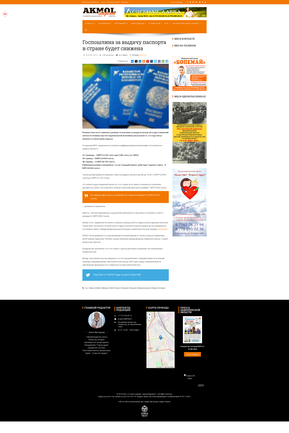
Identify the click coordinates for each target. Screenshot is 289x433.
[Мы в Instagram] (193, 2)
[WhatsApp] (163, 61)
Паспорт (124, 288)
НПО (166, 23)
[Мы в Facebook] (187, 2)
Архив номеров (192, 354)
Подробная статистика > (201, 385)
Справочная (154, 23)
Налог (117, 288)
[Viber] (159, 61)
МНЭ (112, 288)
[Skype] (155, 61)
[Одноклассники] (143, 61)
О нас (103, 2)
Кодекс (98, 288)
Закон (92, 288)
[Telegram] (166, 61)
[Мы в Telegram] (199, 2)
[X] (136, 61)
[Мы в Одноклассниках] (202, 2)
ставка (162, 288)
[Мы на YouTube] (205, 2)
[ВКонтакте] (132, 61)
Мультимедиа (137, 23)
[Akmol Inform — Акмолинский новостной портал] (99, 12)
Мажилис (105, 288)
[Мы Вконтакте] (196, 2)
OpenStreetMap (169, 367)
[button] (160, 337)
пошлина (133, 288)
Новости (89, 23)
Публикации (104, 23)
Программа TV (121, 23)
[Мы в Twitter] (190, 2)
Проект (155, 288)
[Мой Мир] (140, 61)
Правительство (144, 288)
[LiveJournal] (151, 61)
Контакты (124, 2)
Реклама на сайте (113, 2)
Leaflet (159, 367)
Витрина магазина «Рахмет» (186, 23)
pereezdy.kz (163, 229)
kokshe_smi (143, 55)
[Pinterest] (147, 61)
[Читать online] (192, 329)
